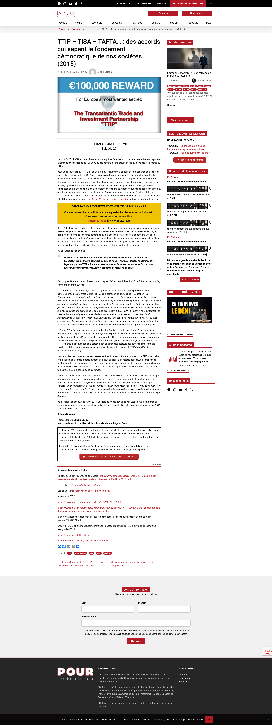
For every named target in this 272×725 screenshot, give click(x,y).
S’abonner (163, 13)
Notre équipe (144, 3)
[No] (268, 719)
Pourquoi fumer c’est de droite (195, 152)
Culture (174, 23)
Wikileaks (107, 553)
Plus (208, 23)
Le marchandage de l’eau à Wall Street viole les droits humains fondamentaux (82, 564)
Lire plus (172, 105)
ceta (69, 553)
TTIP (99, 553)
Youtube (70, 3)
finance (207, 86)
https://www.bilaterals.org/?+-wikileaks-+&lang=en (82, 540)
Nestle (186, 90)
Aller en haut (156, 464)
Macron (178, 90)
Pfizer (193, 90)
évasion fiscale (196, 86)
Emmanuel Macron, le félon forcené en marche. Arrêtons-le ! (189, 74)
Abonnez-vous (97, 220)
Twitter (82, 3)
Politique (137, 23)
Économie (97, 23)
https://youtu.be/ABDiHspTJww (73, 535)
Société (156, 23)
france (170, 90)
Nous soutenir (197, 13)
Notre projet (124, 3)
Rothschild (202, 90)
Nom (83, 603)
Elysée (185, 86)
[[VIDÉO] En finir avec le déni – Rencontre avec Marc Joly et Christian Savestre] (189, 310)
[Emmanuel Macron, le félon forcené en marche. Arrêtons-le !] (189, 58)
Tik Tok (76, 3)
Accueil (63, 23)
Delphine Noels (104, 72)
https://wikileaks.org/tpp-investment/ (91, 490)
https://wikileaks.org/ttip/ (87, 485)
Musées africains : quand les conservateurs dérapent (132, 564)
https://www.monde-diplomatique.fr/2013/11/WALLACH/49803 (89, 502)
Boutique (182, 681)
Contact (161, 3)
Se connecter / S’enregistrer (188, 3)
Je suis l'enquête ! (190, 279)
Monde (78, 23)
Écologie (117, 23)
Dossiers (193, 23)
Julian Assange (80, 553)
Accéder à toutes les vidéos (180, 335)
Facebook (59, 3)
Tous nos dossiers (180, 120)
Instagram (65, 3)
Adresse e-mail (89, 616)
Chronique (76, 29)
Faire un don (184, 678)
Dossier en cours (174, 86)
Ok (209, 719)
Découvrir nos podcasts (178, 371)
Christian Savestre (204, 80)
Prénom (142, 603)
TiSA (91, 553)
